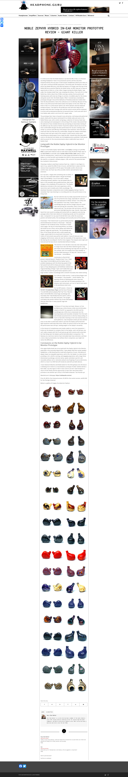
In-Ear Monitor (70, 24)
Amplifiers (32, 15)
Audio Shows (62, 15)
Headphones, (65, 24)
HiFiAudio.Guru (81, 15)
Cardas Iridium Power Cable (68, 153)
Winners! (91, 15)
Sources (40, 15)
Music (47, 15)
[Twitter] (1, 22)
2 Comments (55, 24)
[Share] (1, 25)
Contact (71, 15)
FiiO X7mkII (46, 153)
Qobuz (70, 149)
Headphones (23, 15)
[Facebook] (1, 19)
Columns (53, 15)
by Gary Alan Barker (77, 24)
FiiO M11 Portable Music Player (49, 290)
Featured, (61, 24)
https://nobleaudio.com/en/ (64, 375)
